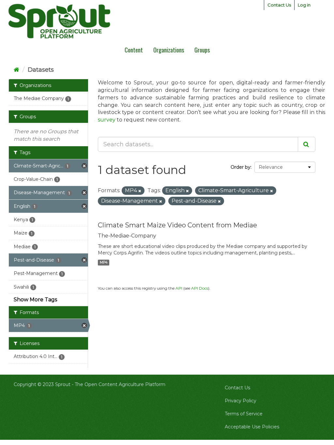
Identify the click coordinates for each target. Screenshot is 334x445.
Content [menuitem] (134, 50)
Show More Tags (35, 299)
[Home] (16, 69)
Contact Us (279, 4)
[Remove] (139, 191)
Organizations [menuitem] (168, 50)
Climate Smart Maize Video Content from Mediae (177, 225)
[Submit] (306, 144)
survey (106, 120)
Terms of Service (244, 414)
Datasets (41, 69)
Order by (240, 167)
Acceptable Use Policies (252, 427)
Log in (304, 4)
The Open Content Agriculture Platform (120, 384)
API (178, 288)
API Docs (199, 288)
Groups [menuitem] (202, 50)
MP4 (103, 262)
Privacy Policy (240, 401)
